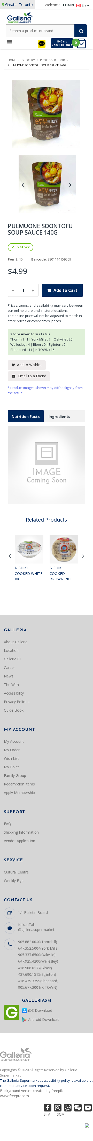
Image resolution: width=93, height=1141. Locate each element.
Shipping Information (21, 832)
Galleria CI (12, 658)
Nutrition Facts (26, 416)
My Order (12, 749)
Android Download (43, 1019)
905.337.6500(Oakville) (37, 954)
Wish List (11, 758)
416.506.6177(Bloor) (35, 967)
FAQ (7, 823)
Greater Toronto (19, 4)
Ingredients (59, 416)
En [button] (84, 5)
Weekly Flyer (14, 880)
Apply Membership (19, 792)
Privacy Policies (16, 701)
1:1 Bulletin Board (33, 912)
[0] (83, 43)
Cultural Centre (16, 872)
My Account (14, 741)
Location (11, 650)
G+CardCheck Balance (62, 43)
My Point (11, 766)
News (8, 676)
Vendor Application (19, 840)
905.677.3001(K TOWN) (37, 987)
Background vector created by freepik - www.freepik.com (32, 1093)
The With (11, 684)
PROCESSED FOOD (52, 60)
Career (9, 667)
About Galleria (15, 641)
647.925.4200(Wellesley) (38, 961)
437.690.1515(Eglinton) (37, 974)
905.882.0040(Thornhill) (37, 941)
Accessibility (14, 693)
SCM (61, 1114)
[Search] (80, 30)
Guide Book (14, 710)
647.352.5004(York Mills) (38, 948)
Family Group (15, 775)
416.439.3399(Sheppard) (38, 980)
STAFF (49, 1114)
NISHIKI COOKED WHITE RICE (28, 573)
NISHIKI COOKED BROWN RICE (61, 573)
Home (12, 60)
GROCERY (28, 60)
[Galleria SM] (20, 17)
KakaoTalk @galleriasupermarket (36, 927)
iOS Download (39, 1010)
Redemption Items (19, 784)
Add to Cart (65, 290)
